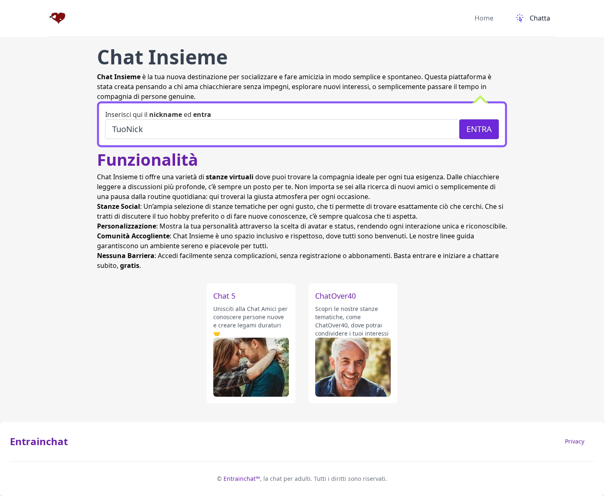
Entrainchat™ (242, 478)
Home (484, 18)
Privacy (574, 441)
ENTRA (479, 129)
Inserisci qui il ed (158, 114)
